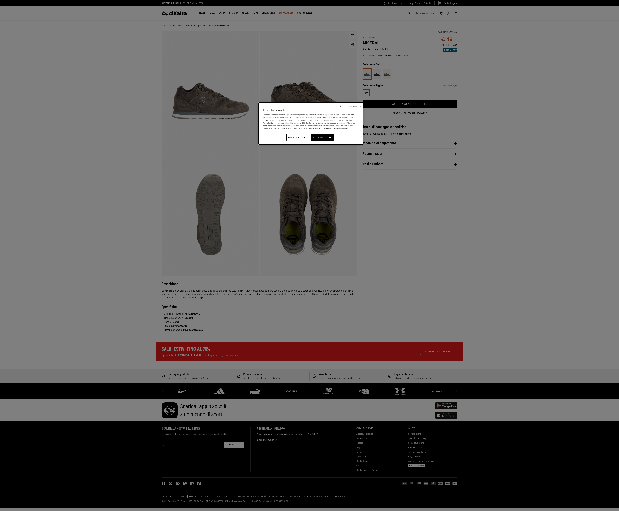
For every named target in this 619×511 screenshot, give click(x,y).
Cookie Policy (314, 128)
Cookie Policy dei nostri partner (334, 128)
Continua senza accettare (350, 106)
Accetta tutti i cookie (322, 137)
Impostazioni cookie (297, 137)
